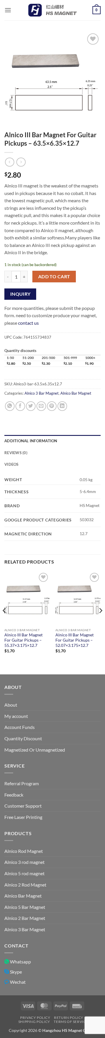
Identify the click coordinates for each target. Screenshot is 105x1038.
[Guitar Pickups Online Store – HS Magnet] (52, 10)
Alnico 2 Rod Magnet (25, 884)
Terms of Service (71, 1021)
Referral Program (21, 783)
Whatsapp (20, 961)
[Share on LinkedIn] (62, 406)
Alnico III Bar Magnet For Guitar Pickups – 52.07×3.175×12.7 (74, 640)
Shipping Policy (34, 1021)
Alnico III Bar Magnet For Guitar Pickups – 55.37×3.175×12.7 (23, 640)
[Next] (100, 622)
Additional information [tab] (30, 440)
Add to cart (54, 276)
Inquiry (20, 294)
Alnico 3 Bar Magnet (41, 393)
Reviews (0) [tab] (15, 452)
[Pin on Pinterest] (52, 406)
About (10, 704)
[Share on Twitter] (31, 406)
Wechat (17, 982)
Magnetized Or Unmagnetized (34, 749)
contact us (28, 323)
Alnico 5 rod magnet (24, 873)
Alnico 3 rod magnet (24, 862)
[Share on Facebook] (20, 406)
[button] (7, 10)
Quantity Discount (23, 738)
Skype (15, 971)
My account (16, 716)
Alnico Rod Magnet (23, 851)
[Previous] (4, 622)
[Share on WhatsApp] (10, 406)
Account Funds (19, 727)
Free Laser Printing (23, 817)
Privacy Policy (35, 1017)
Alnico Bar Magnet (75, 393)
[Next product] (9, 162)
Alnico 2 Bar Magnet (24, 918)
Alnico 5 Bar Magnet (24, 907)
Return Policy (68, 1017)
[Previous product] (20, 162)
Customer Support (23, 805)
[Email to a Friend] (41, 406)
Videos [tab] (11, 464)
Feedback (13, 794)
